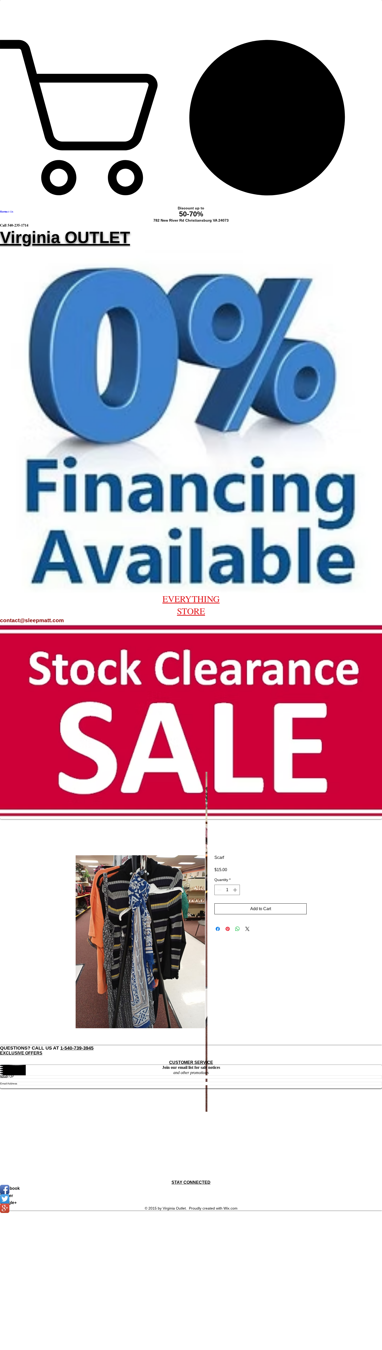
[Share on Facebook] (218, 929)
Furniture (9, 1141)
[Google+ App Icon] (191, 1208)
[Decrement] (218, 890)
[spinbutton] (227, 890)
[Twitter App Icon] (191, 1199)
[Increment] (235, 890)
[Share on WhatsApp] (237, 929)
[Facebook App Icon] (191, 1189)
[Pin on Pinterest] (228, 929)
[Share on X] (247, 929)
